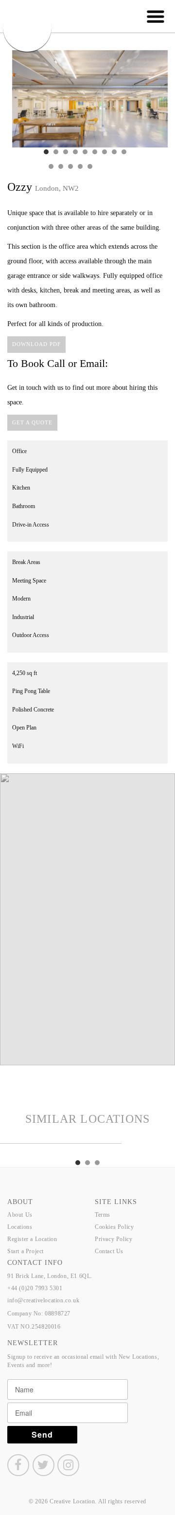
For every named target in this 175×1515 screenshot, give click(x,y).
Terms (102, 1214)
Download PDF (36, 344)
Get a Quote (32, 422)
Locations (19, 1226)
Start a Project (25, 1251)
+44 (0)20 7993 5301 (34, 1288)
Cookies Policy (114, 1226)
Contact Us (109, 1251)
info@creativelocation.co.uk (43, 1300)
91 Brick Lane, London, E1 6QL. (49, 1276)
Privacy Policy (113, 1239)
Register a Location (32, 1239)
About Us (20, 1214)
